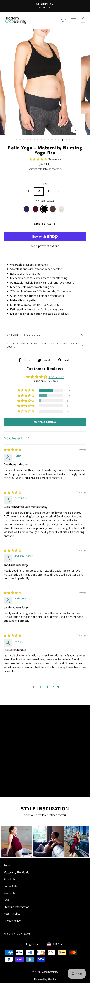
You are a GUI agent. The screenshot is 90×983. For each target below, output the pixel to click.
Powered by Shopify (45, 979)
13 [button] (59, 140)
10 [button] (49, 140)
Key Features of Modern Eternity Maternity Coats (43, 345)
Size (45, 184)
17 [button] (74, 140)
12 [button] (56, 140)
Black (44, 209)
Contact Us (10, 886)
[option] (45, 5)
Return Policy (12, 914)
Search (8, 865)
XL (59, 191)
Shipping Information (16, 907)
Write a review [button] (45, 421)
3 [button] (24, 140)
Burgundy (35, 209)
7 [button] (38, 140)
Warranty (10, 893)
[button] (38, 159)
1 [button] (17, 140)
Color (45, 201)
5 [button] (31, 140)
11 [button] (52, 140)
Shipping (33, 169)
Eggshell (61, 209)
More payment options (45, 246)
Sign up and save (17, 934)
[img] (12, 450)
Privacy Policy (12, 920)
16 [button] (70, 140)
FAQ (6, 900)
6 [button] (35, 140)
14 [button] (63, 140)
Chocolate (52, 209)
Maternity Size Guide (23, 334)
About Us (9, 879)
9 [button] (45, 140)
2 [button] (21, 140)
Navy (26, 209)
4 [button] (28, 140)
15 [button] (67, 140)
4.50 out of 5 (56, 377)
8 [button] (42, 140)
